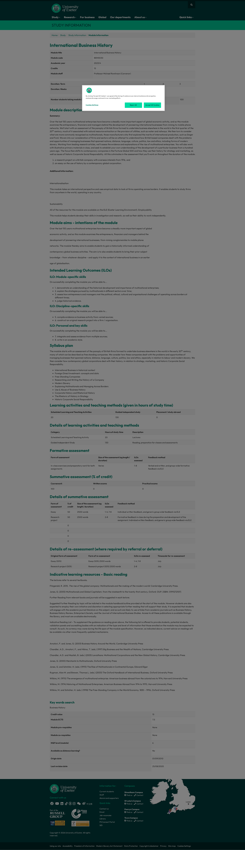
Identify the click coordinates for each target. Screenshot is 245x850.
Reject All (133, 105)
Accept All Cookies (152, 105)
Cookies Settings (92, 105)
